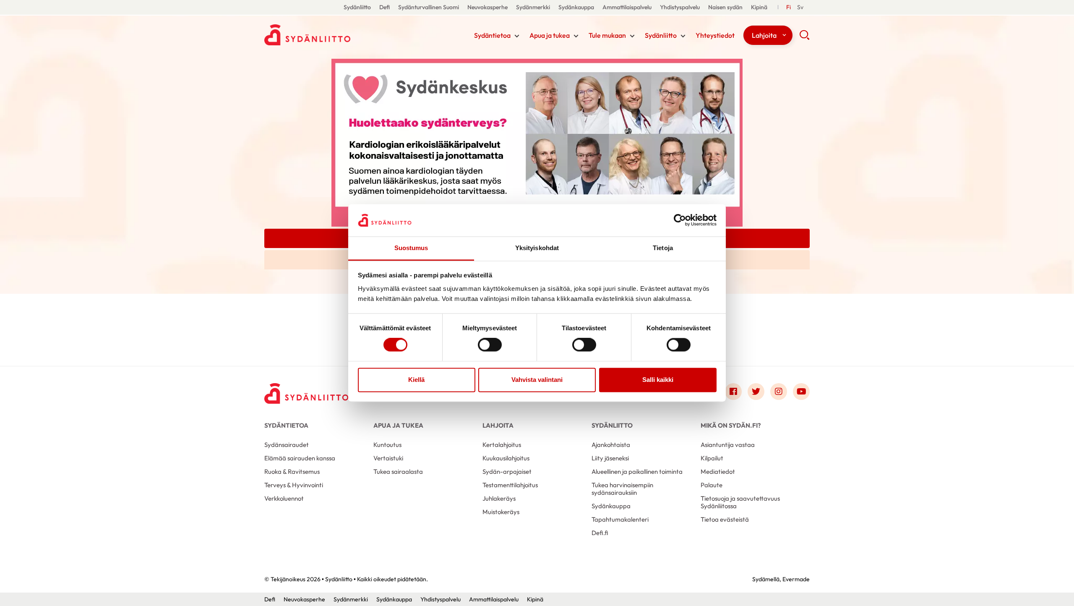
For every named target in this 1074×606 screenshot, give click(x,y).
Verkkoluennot (284, 498)
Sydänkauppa (576, 7)
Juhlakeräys (499, 498)
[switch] (490, 345)
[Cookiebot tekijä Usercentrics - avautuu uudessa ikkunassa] (680, 220)
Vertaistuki (388, 458)
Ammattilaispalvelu (627, 7)
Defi (384, 7)
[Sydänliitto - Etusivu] (306, 393)
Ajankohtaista (611, 445)
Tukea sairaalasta (398, 471)
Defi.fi (600, 533)
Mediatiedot (718, 471)
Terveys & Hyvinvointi (293, 485)
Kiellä (416, 379)
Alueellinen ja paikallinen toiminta (637, 471)
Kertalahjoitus (501, 445)
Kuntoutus (387, 445)
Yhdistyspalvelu (680, 7)
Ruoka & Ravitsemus (292, 471)
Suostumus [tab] (411, 247)
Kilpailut (712, 458)
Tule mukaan (607, 35)
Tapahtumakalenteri (620, 519)
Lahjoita (764, 35)
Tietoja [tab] (663, 247)
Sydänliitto (357, 7)
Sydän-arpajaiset (507, 471)
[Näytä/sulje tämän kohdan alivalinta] (517, 36)
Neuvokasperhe (487, 7)
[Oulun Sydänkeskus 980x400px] (537, 142)
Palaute (711, 485)
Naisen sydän (725, 7)
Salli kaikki (657, 379)
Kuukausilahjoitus (505, 458)
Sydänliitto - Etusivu (331, 34)
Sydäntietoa (492, 35)
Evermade (796, 579)
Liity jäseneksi (610, 458)
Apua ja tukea (549, 35)
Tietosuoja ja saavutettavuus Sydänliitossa (740, 502)
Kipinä (759, 7)
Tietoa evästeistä (725, 519)
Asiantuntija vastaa (728, 445)
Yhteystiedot (715, 35)
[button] (804, 38)
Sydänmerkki (533, 7)
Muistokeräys (500, 512)
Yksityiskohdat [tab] (537, 247)
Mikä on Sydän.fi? (731, 425)
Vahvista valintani (537, 379)
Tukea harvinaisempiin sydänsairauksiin (622, 488)
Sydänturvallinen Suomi (428, 7)
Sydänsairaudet (286, 445)
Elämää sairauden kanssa (299, 458)
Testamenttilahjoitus (510, 485)
